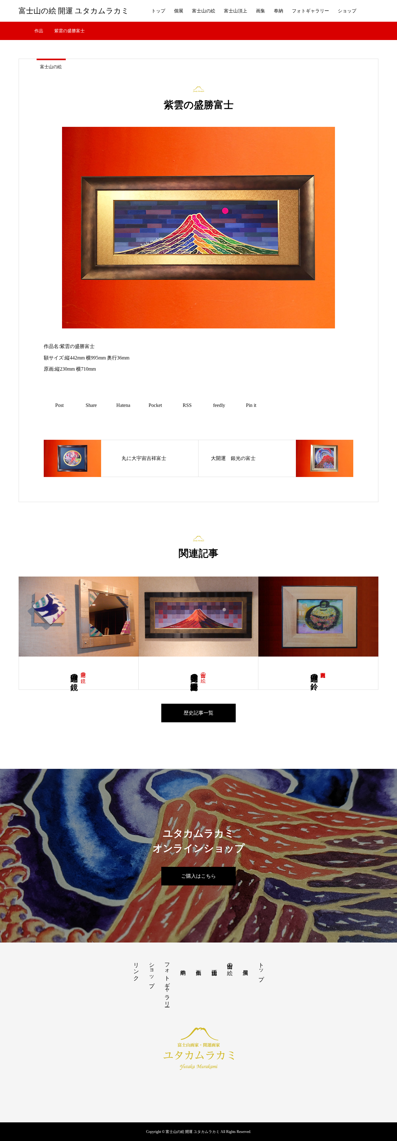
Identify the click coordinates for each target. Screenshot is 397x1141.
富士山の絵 (203, 10)
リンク (136, 968)
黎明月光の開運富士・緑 (194, 673)
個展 (178, 10)
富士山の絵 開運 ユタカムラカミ (74, 11)
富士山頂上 (235, 10)
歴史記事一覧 (198, 712)
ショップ (347, 10)
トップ (158, 10)
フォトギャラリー (310, 10)
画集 (260, 10)
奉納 (278, 10)
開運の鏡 (83, 672)
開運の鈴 (314, 673)
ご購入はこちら (198, 876)
